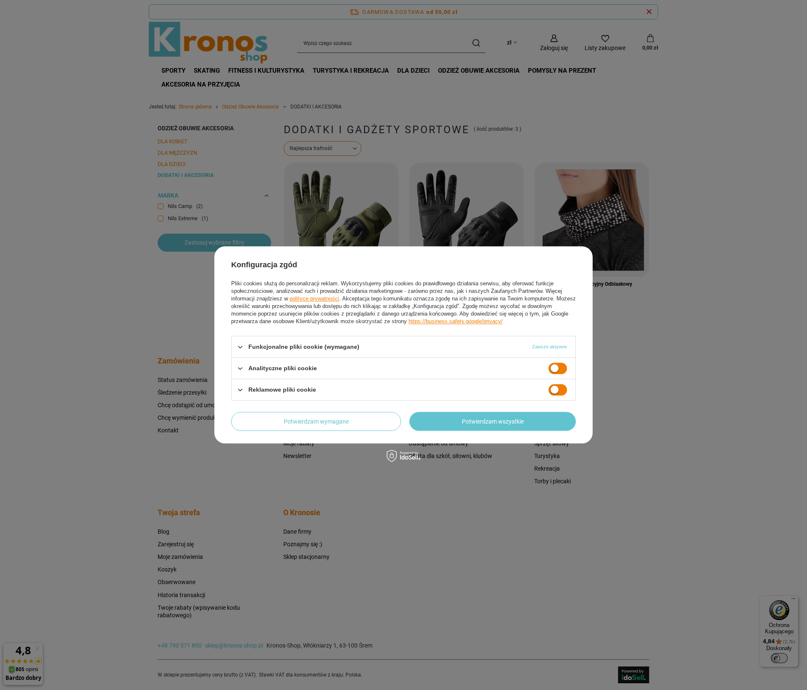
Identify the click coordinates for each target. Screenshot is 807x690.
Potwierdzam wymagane (316, 421)
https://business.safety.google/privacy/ (456, 321)
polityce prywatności (314, 298)
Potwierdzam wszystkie (493, 421)
